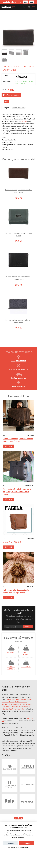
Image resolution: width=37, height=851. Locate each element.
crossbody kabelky (8, 702)
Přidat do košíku (12, 95)
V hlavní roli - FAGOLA (12, 542)
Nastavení (10, 843)
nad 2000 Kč (26, 667)
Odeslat (28, 627)
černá (6, 101)
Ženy (25, 2)
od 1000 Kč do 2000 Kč (11, 668)
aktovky (23, 709)
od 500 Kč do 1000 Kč (26, 653)
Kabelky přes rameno (13, 699)
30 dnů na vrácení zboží (18, 369)
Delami (24, 121)
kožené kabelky (26, 699)
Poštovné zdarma (18, 378)
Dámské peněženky (19, 108)
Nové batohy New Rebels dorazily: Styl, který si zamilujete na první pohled (17, 491)
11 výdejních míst (18, 361)
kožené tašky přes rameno (11, 709)
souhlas (18, 833)
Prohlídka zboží (18, 386)
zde (27, 847)
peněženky (18, 704)
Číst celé (8, 446)
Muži (31, 2)
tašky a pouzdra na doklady (20, 706)
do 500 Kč (11, 652)
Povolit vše (26, 843)
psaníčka (11, 704)
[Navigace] (33, 7)
